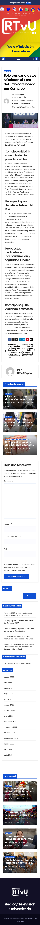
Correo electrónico (12, 536)
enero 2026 (8, 716)
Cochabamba (10, 857)
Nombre (8, 524)
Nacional (7, 71)
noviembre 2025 (10, 727)
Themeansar (20, 921)
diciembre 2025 (10, 722)
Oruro (8, 809)
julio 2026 (8, 683)
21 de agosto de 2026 (16, 795)
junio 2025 (8, 755)
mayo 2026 (8, 694)
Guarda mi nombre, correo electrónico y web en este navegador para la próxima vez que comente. (19, 567)
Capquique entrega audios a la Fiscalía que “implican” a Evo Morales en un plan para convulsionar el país (13, 351)
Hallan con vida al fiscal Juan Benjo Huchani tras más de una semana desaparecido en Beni (19, 646)
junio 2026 (8, 688)
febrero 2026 (9, 710)
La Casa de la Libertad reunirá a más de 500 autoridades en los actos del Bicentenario (26, 350)
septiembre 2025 (11, 738)
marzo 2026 (9, 705)
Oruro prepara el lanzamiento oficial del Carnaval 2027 (19, 815)
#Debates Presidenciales (21, 104)
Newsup (32, 918)
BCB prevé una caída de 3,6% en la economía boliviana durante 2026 (20, 445)
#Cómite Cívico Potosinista (22, 101)
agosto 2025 (9, 744)
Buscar (6, 588)
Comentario (9, 481)
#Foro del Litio (17, 107)
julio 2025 (8, 749)
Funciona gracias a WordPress (13, 918)
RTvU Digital (19, 95)
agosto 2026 (9, 677)
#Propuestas (29, 107)
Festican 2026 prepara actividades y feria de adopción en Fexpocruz (20, 791)
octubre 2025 (9, 733)
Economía (9, 439)
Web (5, 549)
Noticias (25, 439)
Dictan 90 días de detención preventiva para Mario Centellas (18, 399)
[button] (33, 59)
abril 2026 (8, 699)
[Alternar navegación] (18, 58)
